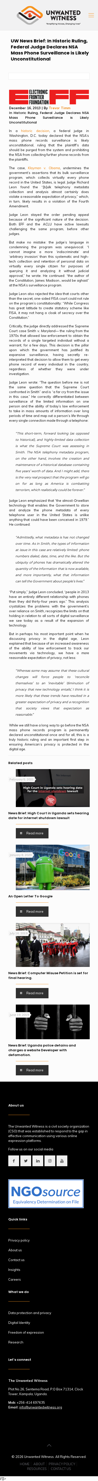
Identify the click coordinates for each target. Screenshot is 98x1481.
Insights (14, 1270)
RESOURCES (37, 1469)
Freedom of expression (26, 1332)
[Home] (49, 103)
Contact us (16, 1260)
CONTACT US (61, 1469)
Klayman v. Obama (44, 168)
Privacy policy (19, 1240)
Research (15, 1342)
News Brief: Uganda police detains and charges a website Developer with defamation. (42, 1050)
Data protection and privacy (29, 1313)
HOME (24, 1464)
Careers (14, 1279)
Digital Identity (19, 1323)
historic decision (35, 131)
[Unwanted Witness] (49, 15)
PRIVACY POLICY (62, 1464)
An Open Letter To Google (30, 896)
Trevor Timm (59, 108)
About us (15, 1250)
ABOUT (39, 1464)
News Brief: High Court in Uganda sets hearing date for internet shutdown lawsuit (48, 815)
